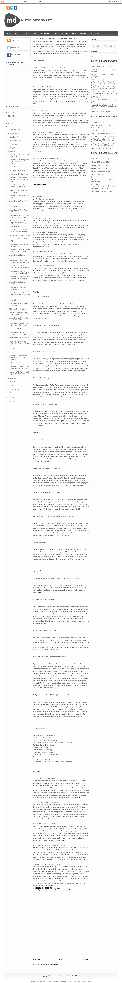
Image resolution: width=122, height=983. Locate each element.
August (12, 144)
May (11, 378)
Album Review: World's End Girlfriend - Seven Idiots (18, 324)
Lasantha (63, 981)
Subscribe (15, 40)
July (11, 148)
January (13, 393)
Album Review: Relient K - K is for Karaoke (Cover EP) (19, 272)
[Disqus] (61, 924)
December (14, 130)
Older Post (85, 959)
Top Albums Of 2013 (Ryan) (100, 112)
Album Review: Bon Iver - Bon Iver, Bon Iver (19, 288)
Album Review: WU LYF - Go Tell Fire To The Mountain (19, 267)
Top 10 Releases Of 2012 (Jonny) (102, 134)
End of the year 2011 (64, 890)
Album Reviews (30, 34)
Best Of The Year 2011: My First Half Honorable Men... (19, 231)
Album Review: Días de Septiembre (17, 256)
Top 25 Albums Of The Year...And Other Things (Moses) (102, 141)
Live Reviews (95, 34)
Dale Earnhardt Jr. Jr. (16, 363)
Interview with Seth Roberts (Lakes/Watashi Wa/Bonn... (19, 261)
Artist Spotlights (60, 34)
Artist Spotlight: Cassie (17, 226)
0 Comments (55, 888)
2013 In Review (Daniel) (99, 80)
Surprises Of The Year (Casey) (101, 191)
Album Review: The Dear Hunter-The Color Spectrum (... (19, 294)
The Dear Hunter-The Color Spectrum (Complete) (18, 222)
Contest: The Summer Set (18, 167)
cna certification (87, 981)
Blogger (78, 976)
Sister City (13, 300)
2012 (10, 123)
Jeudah (11, 352)
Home (9, 34)
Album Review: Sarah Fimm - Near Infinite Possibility (19, 367)
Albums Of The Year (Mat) (100, 168)
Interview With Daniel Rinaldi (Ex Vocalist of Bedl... (19, 373)
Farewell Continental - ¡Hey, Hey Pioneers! (18, 313)
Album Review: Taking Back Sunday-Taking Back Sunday (19, 161)
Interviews (44, 34)
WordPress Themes (45, 981)
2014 (10, 116)
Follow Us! (15, 47)
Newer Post (37, 959)
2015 (10, 112)
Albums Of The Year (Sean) (100, 172)
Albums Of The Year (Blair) (100, 162)
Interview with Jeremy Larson (19, 235)
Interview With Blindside (17, 170)
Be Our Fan (15, 54)
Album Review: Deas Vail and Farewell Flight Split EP (19, 277)
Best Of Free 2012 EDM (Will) (101, 148)
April (12, 382)
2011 (10, 127)
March (12, 386)
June (12, 151)
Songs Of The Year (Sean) (100, 188)
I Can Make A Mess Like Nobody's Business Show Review (19, 343)
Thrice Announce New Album (19, 338)
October (13, 137)
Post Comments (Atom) (51, 964)
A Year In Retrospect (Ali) (100, 122)
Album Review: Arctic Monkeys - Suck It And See (19, 333)
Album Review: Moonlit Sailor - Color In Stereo (19, 319)
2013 (10, 120)
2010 (10, 398)
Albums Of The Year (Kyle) (100, 165)
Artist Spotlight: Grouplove (18, 174)
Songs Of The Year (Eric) (100, 185)
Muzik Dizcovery (59, 976)
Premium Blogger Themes (74, 981)
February (13, 389)
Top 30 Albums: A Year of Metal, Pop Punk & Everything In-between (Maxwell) (104, 95)
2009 (10, 401)
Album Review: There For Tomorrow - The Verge (18, 202)
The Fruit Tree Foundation (18, 309)
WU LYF (12, 349)
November (14, 133)
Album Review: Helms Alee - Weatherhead (19, 245)
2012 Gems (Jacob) (98, 130)
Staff (17, 34)
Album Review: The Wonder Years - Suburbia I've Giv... (19, 186)
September (14, 141)
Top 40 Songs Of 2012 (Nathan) (102, 145)
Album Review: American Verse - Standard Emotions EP (19, 179)
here (52, 53)
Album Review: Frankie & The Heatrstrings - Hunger (19, 250)
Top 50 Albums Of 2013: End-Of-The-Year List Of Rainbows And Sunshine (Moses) (104, 106)
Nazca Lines (13, 206)
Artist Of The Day (79, 34)
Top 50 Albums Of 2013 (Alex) (101, 67)
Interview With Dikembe (17, 329)
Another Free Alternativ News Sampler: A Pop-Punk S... (19, 216)
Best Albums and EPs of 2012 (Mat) (103, 137)
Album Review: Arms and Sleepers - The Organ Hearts (18, 357)
